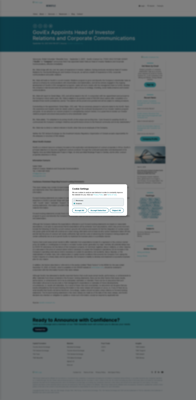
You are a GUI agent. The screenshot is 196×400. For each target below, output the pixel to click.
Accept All (79, 210)
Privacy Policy (98, 195)
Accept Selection (98, 210)
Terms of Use (112, 195)
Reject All (116, 210)
